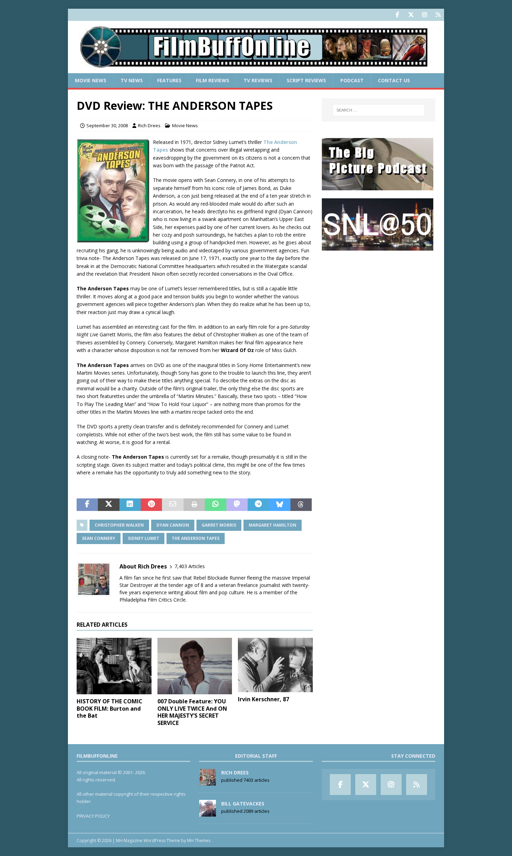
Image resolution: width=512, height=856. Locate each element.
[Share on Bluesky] (279, 504)
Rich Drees (149, 125)
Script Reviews (306, 80)
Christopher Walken (119, 525)
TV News (132, 80)
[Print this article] (194, 504)
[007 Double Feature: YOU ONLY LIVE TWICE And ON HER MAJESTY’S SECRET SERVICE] (194, 666)
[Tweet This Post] (108, 504)
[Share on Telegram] (258, 504)
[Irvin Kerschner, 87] (275, 665)
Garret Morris (219, 525)
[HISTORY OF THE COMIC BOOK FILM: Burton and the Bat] (114, 666)
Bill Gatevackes (242, 803)
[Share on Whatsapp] (215, 504)
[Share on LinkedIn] (130, 504)
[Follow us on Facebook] (397, 15)
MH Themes (198, 840)
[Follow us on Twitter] (411, 15)
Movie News (90, 80)
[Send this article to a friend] (172, 504)
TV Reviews (257, 80)
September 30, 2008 (107, 125)
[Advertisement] (378, 301)
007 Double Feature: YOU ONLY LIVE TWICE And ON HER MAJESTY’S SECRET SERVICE (192, 712)
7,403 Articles (189, 566)
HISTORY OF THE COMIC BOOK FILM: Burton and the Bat (109, 708)
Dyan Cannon (172, 525)
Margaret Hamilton (272, 525)
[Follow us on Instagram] (424, 15)
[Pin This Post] (151, 504)
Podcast (352, 80)
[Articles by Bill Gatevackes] (207, 813)
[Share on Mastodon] (237, 504)
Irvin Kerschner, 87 (263, 699)
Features (169, 80)
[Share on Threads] (301, 504)
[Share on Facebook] (87, 504)
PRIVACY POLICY (93, 816)
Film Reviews (212, 80)
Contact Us (394, 80)
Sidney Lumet (143, 538)
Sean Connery (98, 538)
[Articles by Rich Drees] (207, 782)
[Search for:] (378, 110)
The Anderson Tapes (195, 538)
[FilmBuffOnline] (256, 69)
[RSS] (438, 15)
